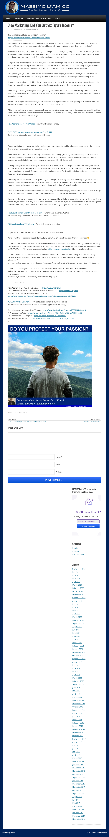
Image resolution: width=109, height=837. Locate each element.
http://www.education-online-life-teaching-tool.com (53, 318)
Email (58, 464)
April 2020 (76, 675)
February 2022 (78, 620)
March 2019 (77, 697)
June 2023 (76, 575)
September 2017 (78, 739)
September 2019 (78, 684)
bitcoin (75, 548)
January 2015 (77, 813)
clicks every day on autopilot (59, 249)
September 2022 (78, 598)
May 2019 (76, 691)
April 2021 (76, 639)
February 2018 (78, 723)
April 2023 (76, 582)
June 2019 (76, 687)
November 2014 (78, 819)
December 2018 (78, 703)
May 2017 (76, 752)
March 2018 (77, 719)
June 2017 (76, 748)
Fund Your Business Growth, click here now (25, 213)
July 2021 (76, 630)
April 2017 (76, 755)
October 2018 (77, 707)
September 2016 (78, 777)
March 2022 (77, 617)
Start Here (18, 18)
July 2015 (76, 800)
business (76, 551)
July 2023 (76, 572)
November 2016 (78, 771)
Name (58, 457)
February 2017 (78, 761)
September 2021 (78, 623)
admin (20, 30)
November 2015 (78, 787)
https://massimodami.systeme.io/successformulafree (29, 37)
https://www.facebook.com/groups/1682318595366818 (64, 310)
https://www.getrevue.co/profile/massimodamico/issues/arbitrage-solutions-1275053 (42, 296)
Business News (78, 554)
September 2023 (78, 569)
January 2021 (77, 649)
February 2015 (78, 809)
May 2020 (76, 671)
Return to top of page (8, 833)
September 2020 (78, 659)
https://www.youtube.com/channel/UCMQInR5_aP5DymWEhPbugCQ (55, 313)
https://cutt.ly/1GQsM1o (68, 291)
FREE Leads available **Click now (21, 224)
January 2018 (77, 726)
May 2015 (76, 803)
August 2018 (77, 713)
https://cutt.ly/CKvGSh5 (51, 288)
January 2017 (77, 764)
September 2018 (78, 710)
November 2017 (78, 732)
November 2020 (78, 652)
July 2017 (76, 745)
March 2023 (77, 585)
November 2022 (78, 594)
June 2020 (76, 668)
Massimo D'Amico (8, 6)
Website (59, 472)
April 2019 (76, 694)
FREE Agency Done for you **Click (21, 124)
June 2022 (76, 607)
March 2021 (77, 642)
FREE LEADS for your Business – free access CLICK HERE (30, 132)
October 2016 (77, 774)
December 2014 (78, 816)
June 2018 (76, 716)
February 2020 (78, 681)
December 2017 (78, 729)
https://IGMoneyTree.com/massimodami (50, 316)
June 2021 (76, 633)
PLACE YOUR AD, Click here (19, 302)
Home (8, 18)
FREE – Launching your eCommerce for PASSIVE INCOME (27, 422)
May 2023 (76, 578)
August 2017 (77, 742)
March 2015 (77, 806)
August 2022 (77, 601)
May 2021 (76, 636)
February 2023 (78, 588)
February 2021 (78, 646)
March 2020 (77, 678)
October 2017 (77, 736)
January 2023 (77, 591)
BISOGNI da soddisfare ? (92, 422)
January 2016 (77, 780)
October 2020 (77, 655)
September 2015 (78, 793)
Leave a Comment (32, 30)
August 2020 (77, 662)
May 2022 (76, 610)
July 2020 (76, 665)
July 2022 (76, 604)
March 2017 (77, 758)
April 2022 (76, 614)
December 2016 (78, 768)
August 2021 (77, 626)
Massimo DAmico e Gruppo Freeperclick (43, 18)
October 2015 (77, 790)
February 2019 (78, 700)
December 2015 (78, 784)
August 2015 (77, 797)
